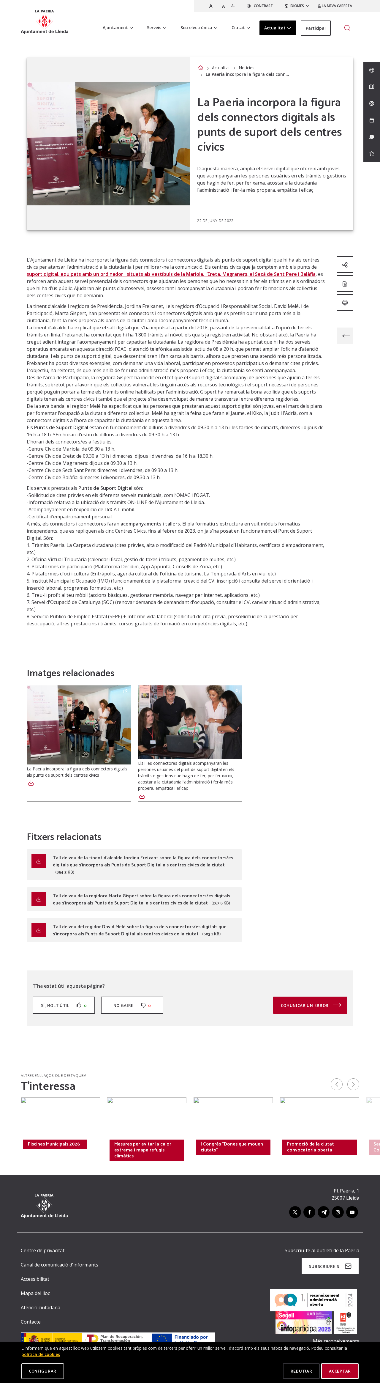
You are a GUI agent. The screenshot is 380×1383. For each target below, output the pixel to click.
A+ (212, 6)
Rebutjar (301, 1371)
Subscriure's (324, 1266)
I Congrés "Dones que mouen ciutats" (232, 1147)
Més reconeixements (336, 1341)
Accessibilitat (35, 1279)
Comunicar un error (305, 1005)
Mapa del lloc (35, 1293)
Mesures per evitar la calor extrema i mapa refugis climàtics (142, 1150)
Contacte (31, 1322)
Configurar (42, 1371)
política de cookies (40, 1354)
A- (233, 5)
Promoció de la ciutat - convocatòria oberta (312, 1147)
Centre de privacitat (42, 1250)
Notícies (246, 67)
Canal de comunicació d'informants (59, 1264)
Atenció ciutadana (40, 1307)
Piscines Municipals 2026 (54, 1144)
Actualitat (221, 67)
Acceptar (340, 1371)
